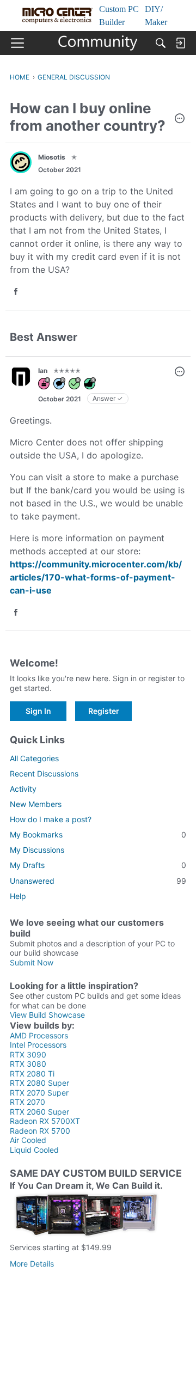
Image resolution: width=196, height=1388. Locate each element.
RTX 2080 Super (39, 1082)
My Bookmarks (98, 834)
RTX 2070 (27, 1101)
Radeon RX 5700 (40, 1130)
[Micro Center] (98, 43)
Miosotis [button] (51, 157)
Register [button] (103, 711)
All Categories (34, 758)
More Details (32, 1263)
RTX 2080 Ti (32, 1073)
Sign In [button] (38, 711)
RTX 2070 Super (39, 1092)
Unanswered (98, 880)
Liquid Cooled (34, 1149)
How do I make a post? (50, 819)
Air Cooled (28, 1140)
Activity (23, 788)
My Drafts (98, 865)
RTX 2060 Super (39, 1111)
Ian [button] (42, 370)
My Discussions (37, 849)
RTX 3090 (28, 1054)
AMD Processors (39, 1035)
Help (18, 896)
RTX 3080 (28, 1063)
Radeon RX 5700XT (45, 1121)
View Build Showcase (47, 1014)
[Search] (160, 43)
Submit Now (31, 962)
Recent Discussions (44, 773)
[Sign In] (180, 43)
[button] (179, 119)
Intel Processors (38, 1044)
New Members (36, 804)
